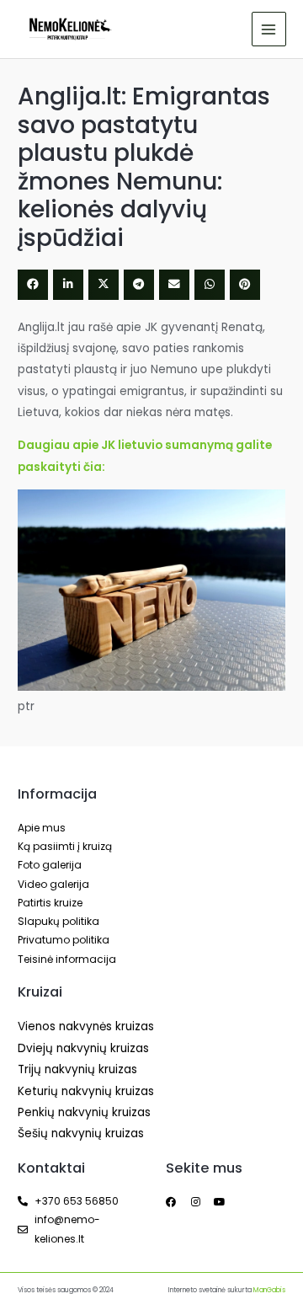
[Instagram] (195, 1202)
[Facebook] (171, 1202)
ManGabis (269, 1290)
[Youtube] (220, 1202)
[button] (33, 285)
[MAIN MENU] (269, 29)
